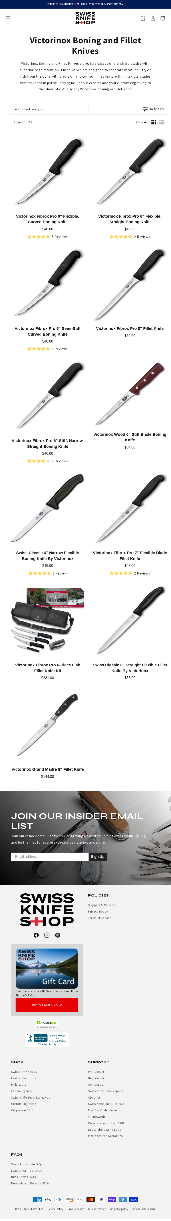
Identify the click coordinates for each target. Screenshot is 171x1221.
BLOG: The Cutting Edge (104, 1130)
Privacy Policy (98, 911)
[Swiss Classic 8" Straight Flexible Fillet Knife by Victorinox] (129, 621)
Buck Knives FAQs (23, 1177)
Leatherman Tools (23, 1078)
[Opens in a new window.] (47, 1024)
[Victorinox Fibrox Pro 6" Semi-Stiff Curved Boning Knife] (47, 284)
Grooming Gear (22, 1091)
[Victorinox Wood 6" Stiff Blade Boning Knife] (129, 393)
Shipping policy (119, 1209)
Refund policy (55, 1209)
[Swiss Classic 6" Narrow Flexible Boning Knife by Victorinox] (47, 509)
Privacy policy (76, 1209)
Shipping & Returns (101, 905)
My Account (96, 1072)
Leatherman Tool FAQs (26, 1171)
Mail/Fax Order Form (102, 1110)
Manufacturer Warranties (105, 1136)
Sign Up (98, 856)
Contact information (144, 1209)
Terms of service (97, 1209)
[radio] (153, 122)
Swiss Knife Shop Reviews (106, 1104)
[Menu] (8, 18)
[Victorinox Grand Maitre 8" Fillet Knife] (47, 725)
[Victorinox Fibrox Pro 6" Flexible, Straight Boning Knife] (129, 172)
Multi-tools (18, 1085)
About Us (94, 1097)
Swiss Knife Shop (33, 1209)
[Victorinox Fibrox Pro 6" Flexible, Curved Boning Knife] (47, 172)
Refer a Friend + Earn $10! (106, 1123)
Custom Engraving (23, 1104)
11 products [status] (23, 122)
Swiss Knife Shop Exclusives (30, 1097)
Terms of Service (99, 918)
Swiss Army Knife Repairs (105, 1091)
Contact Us (95, 1085)
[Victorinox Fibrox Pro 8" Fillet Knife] (129, 284)
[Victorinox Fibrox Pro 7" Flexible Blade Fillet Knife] (129, 509)
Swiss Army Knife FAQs (27, 1164)
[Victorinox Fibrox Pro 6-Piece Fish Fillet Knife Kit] (47, 621)
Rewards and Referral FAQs (30, 1183)
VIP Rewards (97, 1117)
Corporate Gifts (22, 1110)
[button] (162, 18)
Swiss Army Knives (24, 1072)
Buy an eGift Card (47, 1004)
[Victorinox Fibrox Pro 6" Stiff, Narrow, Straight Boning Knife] (47, 396)
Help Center (96, 1078)
